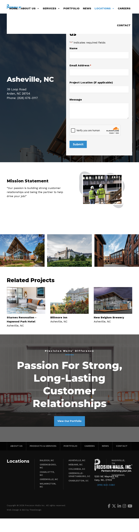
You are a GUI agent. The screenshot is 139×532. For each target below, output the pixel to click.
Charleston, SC (78, 480)
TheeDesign (35, 510)
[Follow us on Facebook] (109, 506)
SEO (24, 510)
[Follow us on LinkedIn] (119, 506)
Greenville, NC (49, 479)
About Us (28, 8)
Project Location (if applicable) (91, 82)
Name (73, 48)
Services (49, 8)
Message (76, 99)
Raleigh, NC (47, 460)
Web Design (13, 510)
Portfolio (71, 8)
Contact (124, 25)
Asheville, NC (76, 460)
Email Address (80, 65)
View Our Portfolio (69, 421)
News (87, 8)
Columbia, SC (76, 469)
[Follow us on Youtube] (130, 506)
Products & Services (43, 446)
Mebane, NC (75, 464)
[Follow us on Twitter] (114, 506)
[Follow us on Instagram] (124, 506)
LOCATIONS (103, 8)
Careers (124, 8)
